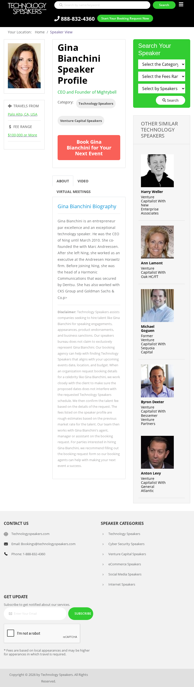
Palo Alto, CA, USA (22, 114)
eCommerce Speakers (124, 564)
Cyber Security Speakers (126, 544)
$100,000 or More (22, 135)
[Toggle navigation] (181, 4)
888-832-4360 (77, 19)
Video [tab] (83, 181)
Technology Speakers (96, 103)
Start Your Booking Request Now (125, 18)
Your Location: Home (26, 32)
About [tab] (63, 181)
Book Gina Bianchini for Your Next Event (89, 147)
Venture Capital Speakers (81, 120)
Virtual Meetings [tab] (74, 191)
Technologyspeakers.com (30, 533)
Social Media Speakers (124, 574)
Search (172, 100)
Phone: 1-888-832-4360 (28, 554)
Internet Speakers (121, 584)
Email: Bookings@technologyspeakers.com (43, 544)
